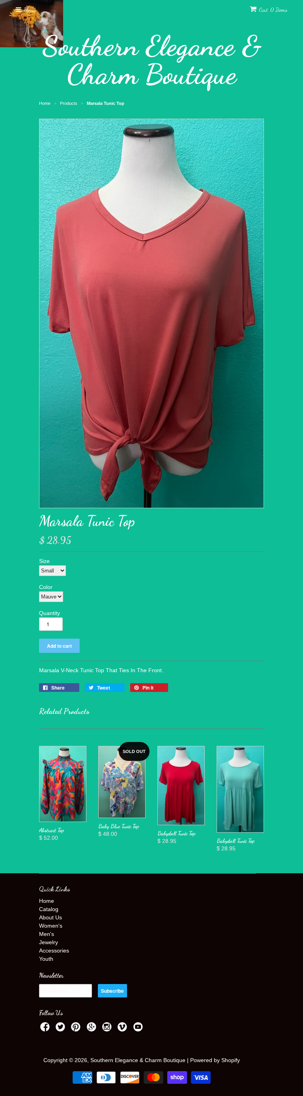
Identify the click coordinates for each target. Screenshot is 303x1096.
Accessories (54, 950)
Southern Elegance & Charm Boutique (151, 60)
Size (44, 561)
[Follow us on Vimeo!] (123, 1029)
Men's (46, 934)
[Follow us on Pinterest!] (77, 1029)
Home (46, 901)
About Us (50, 917)
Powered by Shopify (215, 1060)
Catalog (48, 909)
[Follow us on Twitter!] (61, 1029)
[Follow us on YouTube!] (139, 1029)
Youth (46, 959)
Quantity (49, 613)
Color (45, 587)
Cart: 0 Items (273, 9)
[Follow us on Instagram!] (108, 1029)
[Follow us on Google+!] (93, 1029)
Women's (50, 926)
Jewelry (48, 942)
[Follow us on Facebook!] (46, 1029)
